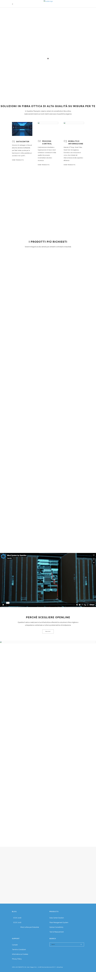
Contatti (15, 945)
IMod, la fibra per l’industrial (29, 927)
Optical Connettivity (56, 927)
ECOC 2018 (17, 918)
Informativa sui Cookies (20, 954)
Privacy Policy (17, 959)
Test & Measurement (56, 932)
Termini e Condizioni (19, 949)
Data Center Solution (56, 918)
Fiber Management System (58, 922)
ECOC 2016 (17, 922)
